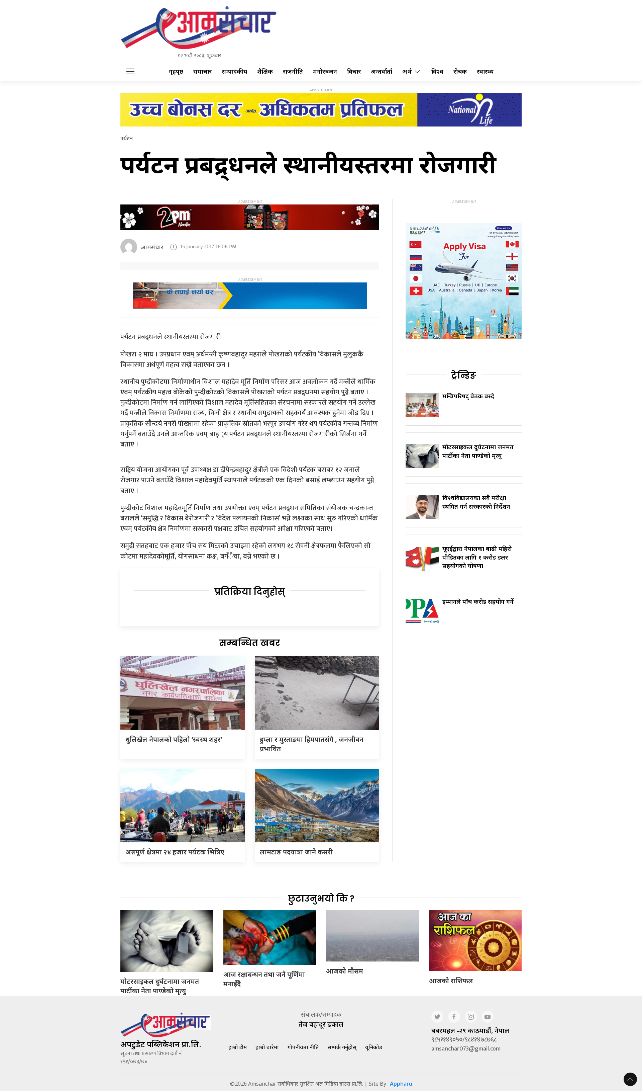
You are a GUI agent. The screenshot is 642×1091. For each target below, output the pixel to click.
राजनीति (293, 71)
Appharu (401, 1083)
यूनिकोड (373, 1047)
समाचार (202, 71)
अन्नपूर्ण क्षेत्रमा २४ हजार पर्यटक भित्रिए (174, 851)
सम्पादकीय (234, 71)
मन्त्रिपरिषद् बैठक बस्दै (468, 396)
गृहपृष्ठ (176, 71)
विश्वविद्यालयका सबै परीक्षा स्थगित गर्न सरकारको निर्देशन (476, 502)
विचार (354, 71)
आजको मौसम (344, 971)
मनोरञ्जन (325, 71)
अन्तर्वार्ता (381, 71)
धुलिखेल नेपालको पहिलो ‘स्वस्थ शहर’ (173, 739)
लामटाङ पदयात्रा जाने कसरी (296, 851)
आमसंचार (152, 247)
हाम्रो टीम (237, 1047)
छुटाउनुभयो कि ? (321, 899)
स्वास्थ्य (485, 71)
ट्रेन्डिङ (463, 375)
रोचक (460, 71)
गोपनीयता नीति (303, 1047)
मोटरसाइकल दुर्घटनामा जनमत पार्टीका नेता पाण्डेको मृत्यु (478, 451)
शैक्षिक (265, 71)
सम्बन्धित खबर (249, 643)
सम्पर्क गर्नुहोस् (342, 1047)
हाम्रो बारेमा (267, 1047)
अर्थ (407, 71)
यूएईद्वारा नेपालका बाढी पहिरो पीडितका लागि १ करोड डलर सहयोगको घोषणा (477, 556)
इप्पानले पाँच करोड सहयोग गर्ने (478, 601)
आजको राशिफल (451, 980)
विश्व (437, 71)
